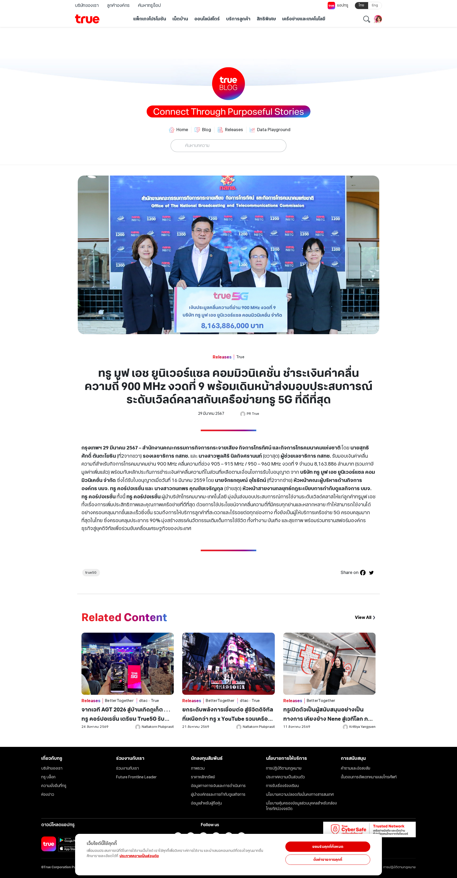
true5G (91, 572)
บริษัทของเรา (87, 5)
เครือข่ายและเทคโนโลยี (303, 19)
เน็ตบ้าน (180, 19)
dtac (143, 701)
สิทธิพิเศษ (266, 19)
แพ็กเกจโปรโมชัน (149, 19)
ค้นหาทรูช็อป (149, 5)
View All (363, 617)
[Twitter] (371, 572)
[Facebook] (363, 572)
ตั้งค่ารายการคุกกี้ (327, 859)
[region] (108, 852)
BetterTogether (119, 701)
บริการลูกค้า (238, 19)
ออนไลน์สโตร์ (207, 19)
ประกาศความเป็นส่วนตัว (139, 856)
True (240, 357)
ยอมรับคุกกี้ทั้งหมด (327, 846)
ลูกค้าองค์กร (118, 5)
